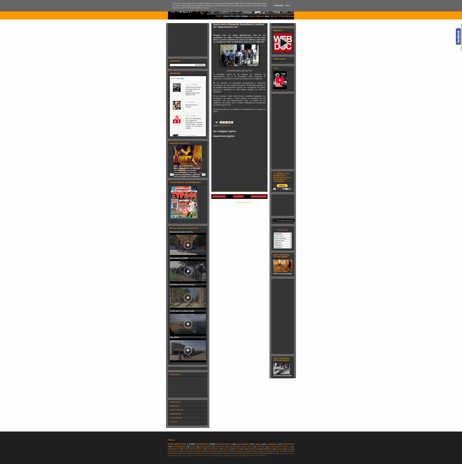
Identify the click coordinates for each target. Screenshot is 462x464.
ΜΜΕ (258, 444)
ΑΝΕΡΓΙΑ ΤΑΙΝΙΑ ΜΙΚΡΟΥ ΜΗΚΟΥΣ (199, 455)
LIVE (289, 449)
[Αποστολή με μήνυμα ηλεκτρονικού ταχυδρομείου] (221, 122)
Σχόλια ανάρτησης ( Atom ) (244, 202)
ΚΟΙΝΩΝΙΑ (272, 444)
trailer (208, 453)
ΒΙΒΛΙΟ (226, 455)
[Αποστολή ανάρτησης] (216, 122)
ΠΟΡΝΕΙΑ (270, 451)
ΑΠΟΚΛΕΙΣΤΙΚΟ (216, 455)
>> (204, 174)
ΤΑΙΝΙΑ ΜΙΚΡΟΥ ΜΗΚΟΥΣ (193, 449)
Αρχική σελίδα (238, 196)
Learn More (278, 5)
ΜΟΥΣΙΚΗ (210, 451)
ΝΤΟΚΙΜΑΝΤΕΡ (214, 449)
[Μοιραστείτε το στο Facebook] (229, 122)
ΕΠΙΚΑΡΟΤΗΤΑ (198, 451)
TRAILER (173, 422)
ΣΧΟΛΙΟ (185, 453)
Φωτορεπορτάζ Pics (240, 451)
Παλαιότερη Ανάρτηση (259, 196)
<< (172, 174)
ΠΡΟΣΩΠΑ (282, 453)
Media (226, 453)
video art (227, 449)
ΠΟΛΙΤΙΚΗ (260, 453)
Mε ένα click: (283, 230)
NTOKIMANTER (236, 453)
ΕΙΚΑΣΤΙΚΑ (234, 455)
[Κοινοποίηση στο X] (226, 122)
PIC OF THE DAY (176, 410)
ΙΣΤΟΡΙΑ (279, 449)
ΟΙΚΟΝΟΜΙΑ (243, 444)
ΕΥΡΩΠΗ (249, 447)
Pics (178, 455)
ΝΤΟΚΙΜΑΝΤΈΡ (174, 449)
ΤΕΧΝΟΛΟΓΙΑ (271, 453)
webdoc (184, 455)
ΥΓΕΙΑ (290, 453)
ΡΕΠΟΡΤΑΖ (289, 444)
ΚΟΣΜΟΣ (203, 444)
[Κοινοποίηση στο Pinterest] (232, 122)
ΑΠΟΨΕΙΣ (280, 451)
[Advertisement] (188, 39)
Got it (288, 5)
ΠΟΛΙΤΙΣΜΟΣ (239, 449)
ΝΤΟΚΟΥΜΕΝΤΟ (197, 453)
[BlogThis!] (223, 122)
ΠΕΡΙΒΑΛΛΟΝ (254, 449)
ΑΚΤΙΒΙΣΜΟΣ (179, 447)
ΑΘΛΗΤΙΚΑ (185, 451)
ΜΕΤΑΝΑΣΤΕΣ (224, 444)
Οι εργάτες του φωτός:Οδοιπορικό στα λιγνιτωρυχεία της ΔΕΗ (183, 162)
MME (252, 451)
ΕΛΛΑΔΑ (243, 455)
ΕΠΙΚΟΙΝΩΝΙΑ (175, 414)
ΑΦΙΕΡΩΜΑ (220, 447)
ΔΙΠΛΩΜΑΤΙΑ (206, 447)
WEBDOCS (174, 406)
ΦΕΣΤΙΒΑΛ (171, 455)
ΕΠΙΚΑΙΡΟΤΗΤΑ (224, 125)
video (193, 447)
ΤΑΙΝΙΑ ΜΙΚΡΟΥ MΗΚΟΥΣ (280, 447)
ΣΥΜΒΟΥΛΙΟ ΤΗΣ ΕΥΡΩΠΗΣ (256, 455)
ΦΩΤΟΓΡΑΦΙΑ (235, 447)
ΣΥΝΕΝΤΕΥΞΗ (173, 451)
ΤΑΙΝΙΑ (228, 451)
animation (260, 451)
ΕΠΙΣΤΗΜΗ (217, 453)
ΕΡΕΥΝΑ (261, 447)
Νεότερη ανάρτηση (219, 196)
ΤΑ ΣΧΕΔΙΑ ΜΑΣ (176, 418)
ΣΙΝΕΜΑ (220, 451)
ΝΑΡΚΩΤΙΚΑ (249, 453)
